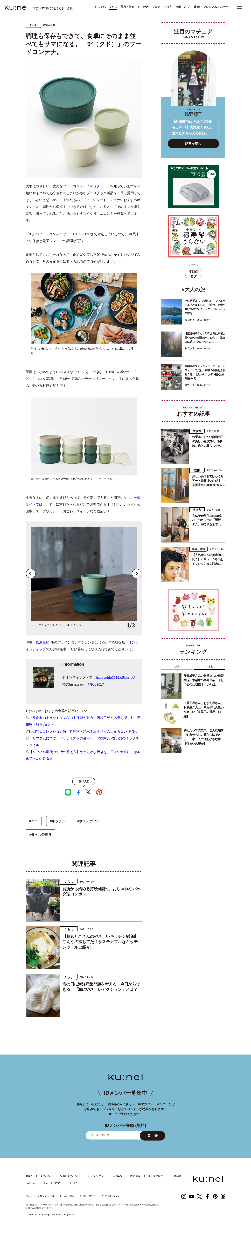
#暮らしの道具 (40, 834)
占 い (187, 6)
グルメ (156, 6)
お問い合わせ (87, 1196)
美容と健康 (127, 6)
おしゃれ (100, 6)
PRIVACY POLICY (111, 1196)
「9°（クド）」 (98, 186)
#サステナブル (88, 821)
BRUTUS (46, 1176)
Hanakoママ (52, 1183)
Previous (31, 573)
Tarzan (176, 1176)
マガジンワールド (47, 1196)
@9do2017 (96, 684)
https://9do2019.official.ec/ (115, 677)
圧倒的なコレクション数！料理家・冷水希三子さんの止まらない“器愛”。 (84, 731)
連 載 (197, 6)
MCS (28, 1196)
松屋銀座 (42, 642)
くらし (113, 6)
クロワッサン (95, 1176)
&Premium (156, 1176)
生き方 (168, 6)
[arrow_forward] (183, 1196)
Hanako (135, 1176)
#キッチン (57, 821)
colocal (31, 1183)
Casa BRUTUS (69, 1176)
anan (29, 1176)
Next (136, 573)
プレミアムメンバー (215, 6)
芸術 (178, 6)
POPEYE (74, 1183)
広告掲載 (69, 1196)
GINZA (117, 1176)
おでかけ (143, 6)
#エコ (33, 821)
